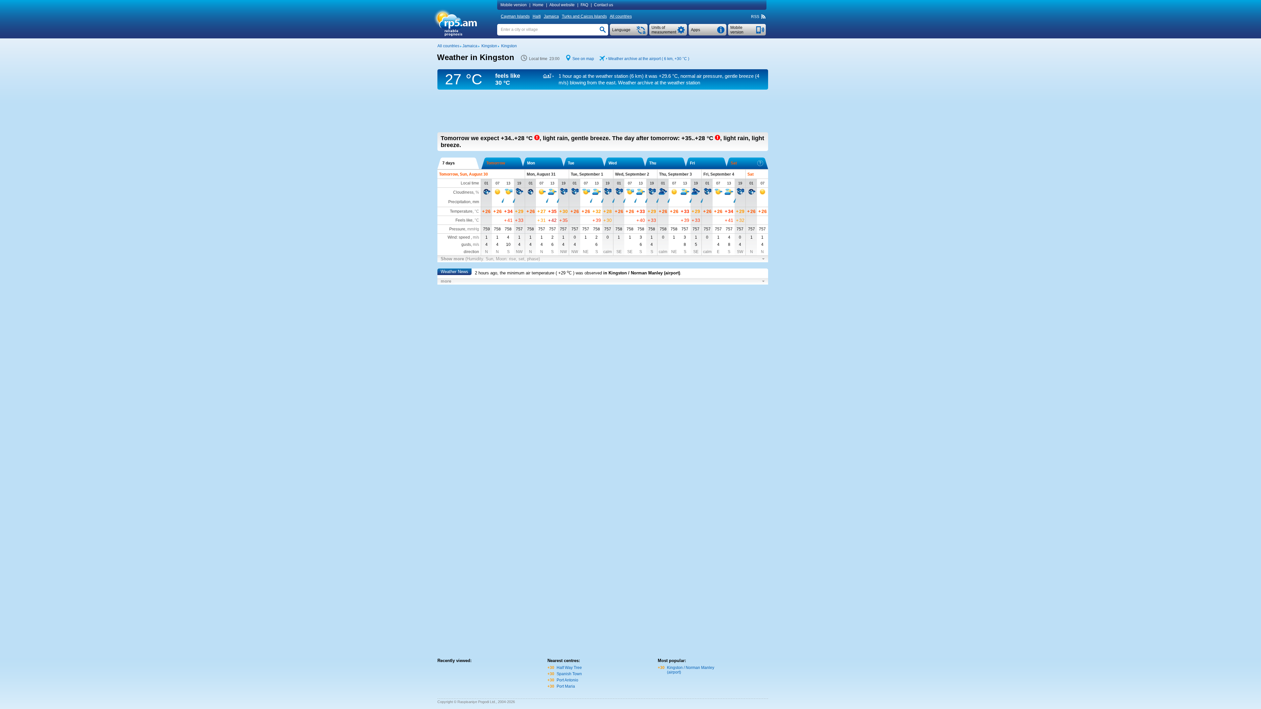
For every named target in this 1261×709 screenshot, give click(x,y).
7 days (448, 163)
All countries (621, 16)
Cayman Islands (515, 16)
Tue (571, 163)
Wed (612, 163)
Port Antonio (567, 680)
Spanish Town (569, 674)
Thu (652, 163)
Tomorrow (495, 163)
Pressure (457, 229)
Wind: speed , (463, 237)
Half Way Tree (569, 667)
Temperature (461, 211)
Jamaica (551, 16)
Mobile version (513, 5)
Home (538, 5)
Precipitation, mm (463, 202)
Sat (734, 163)
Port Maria (566, 686)
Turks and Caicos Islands (584, 16)
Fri (692, 163)
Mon (531, 163)
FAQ (584, 5)
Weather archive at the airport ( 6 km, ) (648, 58)
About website (562, 5)
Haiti (537, 16)
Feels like (464, 220)
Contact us (603, 5)
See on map (583, 58)
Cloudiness (463, 192)
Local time (470, 183)
